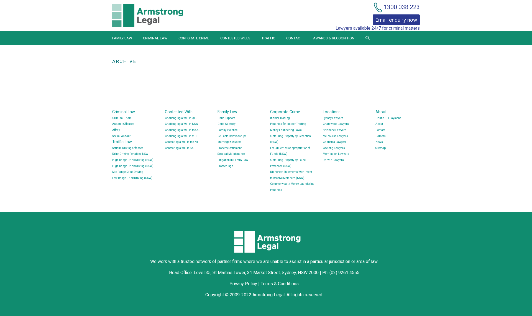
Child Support (226, 118)
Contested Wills (235, 38)
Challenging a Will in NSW (181, 123)
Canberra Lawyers (335, 141)
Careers (380, 136)
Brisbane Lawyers (334, 130)
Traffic (268, 38)
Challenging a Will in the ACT (183, 130)
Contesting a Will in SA (179, 148)
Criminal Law (155, 38)
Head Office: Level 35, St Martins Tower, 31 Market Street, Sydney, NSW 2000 (244, 272)
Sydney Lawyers (333, 118)
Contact (294, 38)
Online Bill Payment (388, 118)
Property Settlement (230, 148)
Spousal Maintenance (231, 153)
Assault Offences (123, 123)
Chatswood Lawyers (336, 123)
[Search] (367, 38)
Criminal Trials (122, 118)
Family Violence (227, 130)
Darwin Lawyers (333, 159)
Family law (122, 38)
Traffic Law (122, 142)
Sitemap (380, 148)
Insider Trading (280, 118)
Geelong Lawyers (334, 148)
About (381, 112)
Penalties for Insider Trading (288, 123)
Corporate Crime (193, 38)
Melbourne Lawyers (335, 136)
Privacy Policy (243, 283)
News (379, 141)
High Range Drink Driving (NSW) (133, 159)
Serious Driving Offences (128, 148)
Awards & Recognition (333, 38)
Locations (332, 112)
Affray (116, 130)
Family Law (227, 112)
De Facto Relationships (232, 136)
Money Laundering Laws (286, 130)
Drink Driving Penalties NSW (130, 153)
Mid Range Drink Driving (127, 171)
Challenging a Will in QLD (181, 118)
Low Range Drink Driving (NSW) (132, 178)
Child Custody (227, 123)
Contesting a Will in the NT (181, 141)
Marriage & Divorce (229, 141)
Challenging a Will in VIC (180, 136)
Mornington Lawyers (336, 153)
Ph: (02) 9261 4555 (340, 272)
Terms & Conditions (280, 283)
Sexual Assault (121, 136)
